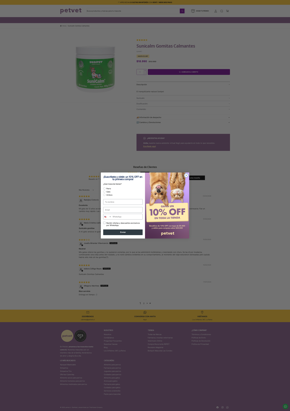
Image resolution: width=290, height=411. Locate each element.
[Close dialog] (186, 175)
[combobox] (107, 216)
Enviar (123, 232)
